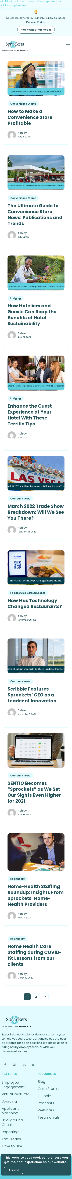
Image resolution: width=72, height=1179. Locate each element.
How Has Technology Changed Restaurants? (35, 603)
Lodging (15, 298)
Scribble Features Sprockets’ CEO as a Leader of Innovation (32, 695)
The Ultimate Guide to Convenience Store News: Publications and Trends (35, 215)
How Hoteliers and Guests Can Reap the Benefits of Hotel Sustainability (32, 315)
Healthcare (17, 879)
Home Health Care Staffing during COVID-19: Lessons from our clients (35, 955)
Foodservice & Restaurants (27, 593)
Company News (20, 498)
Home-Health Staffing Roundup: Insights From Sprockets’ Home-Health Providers (36, 895)
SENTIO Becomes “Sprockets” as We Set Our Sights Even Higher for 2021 (34, 792)
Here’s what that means (36, 29)
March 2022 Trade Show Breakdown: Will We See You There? (36, 512)
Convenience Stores (23, 103)
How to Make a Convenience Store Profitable (30, 117)
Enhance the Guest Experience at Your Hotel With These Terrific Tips (30, 415)
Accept (14, 1170)
